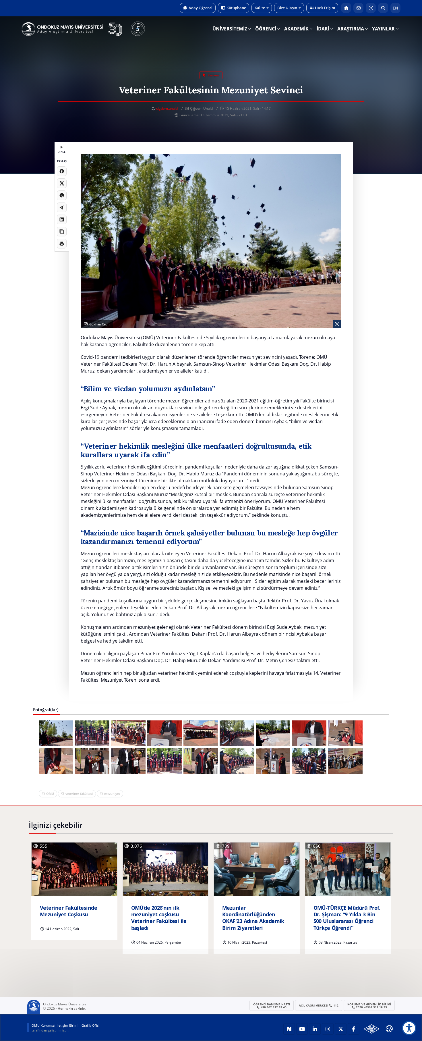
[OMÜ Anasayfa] (346, 8)
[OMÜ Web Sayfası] (72, 29)
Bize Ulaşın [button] (287, 7)
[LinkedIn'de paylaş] (62, 219)
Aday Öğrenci (200, 7)
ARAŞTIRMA (350, 29)
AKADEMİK (296, 29)
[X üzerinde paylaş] (62, 183)
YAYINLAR (383, 29)
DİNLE (61, 152)
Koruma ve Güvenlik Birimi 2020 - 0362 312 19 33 (369, 1005)
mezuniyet (112, 793)
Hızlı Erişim (325, 7)
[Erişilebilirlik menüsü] (409, 1028)
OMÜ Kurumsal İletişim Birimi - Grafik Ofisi (66, 1025)
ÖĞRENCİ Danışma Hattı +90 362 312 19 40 (271, 1005)
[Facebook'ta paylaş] (62, 171)
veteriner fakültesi (79, 793)
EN (395, 8)
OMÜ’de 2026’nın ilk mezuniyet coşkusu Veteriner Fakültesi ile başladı (159, 918)
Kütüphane (236, 7)
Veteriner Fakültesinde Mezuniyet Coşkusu (68, 911)
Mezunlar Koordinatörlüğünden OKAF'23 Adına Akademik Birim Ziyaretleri (253, 918)
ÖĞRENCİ (265, 29)
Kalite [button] (260, 7)
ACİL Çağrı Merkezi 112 (319, 1005)
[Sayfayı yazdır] (62, 243)
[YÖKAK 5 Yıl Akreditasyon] (138, 29)
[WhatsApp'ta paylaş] (62, 195)
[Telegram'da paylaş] (62, 207)
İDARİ (323, 29)
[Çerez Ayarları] (389, 1028)
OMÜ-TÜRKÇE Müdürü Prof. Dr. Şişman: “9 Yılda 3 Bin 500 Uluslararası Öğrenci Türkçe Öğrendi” (346, 918)
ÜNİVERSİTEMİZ (229, 29)
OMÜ (50, 793)
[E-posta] (358, 8)
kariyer (213, 75)
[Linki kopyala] (62, 231)
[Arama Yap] (383, 8)
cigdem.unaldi (167, 108)
